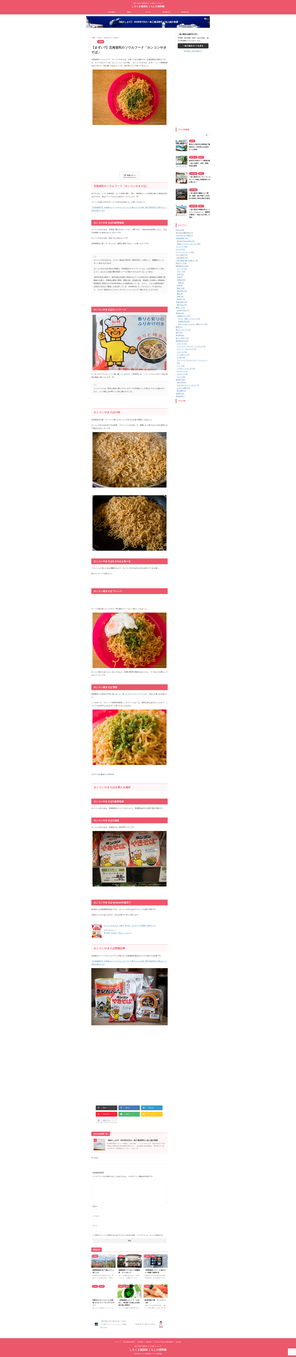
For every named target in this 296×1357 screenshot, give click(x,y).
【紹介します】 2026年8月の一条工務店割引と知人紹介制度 (132, 1140)
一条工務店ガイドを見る (193, 46)
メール (95, 1216)
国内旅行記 (166, 12)
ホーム (117, 1342)
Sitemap (178, 1342)
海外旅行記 (185, 12)
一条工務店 (111, 12)
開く (133, 175)
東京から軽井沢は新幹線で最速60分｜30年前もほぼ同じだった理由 (199, 146)
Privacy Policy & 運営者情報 (164, 1342)
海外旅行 (149, 1342)
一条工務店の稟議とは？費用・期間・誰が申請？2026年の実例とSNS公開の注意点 (199, 195)
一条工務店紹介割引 (128, 1342)
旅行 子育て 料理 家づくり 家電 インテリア (148, 1346)
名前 (94, 1206)
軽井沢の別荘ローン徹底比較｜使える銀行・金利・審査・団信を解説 (199, 163)
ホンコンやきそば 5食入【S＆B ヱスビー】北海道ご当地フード (130, 925)
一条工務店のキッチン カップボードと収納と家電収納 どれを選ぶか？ (199, 179)
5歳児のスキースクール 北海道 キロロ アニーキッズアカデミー (103, 1302)
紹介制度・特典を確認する (193, 51)
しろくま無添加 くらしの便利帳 (148, 6)
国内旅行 (140, 1342)
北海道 (96, 1157)
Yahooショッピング (124, 933)
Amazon (114, 933)
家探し (129, 12)
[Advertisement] (129, 150)
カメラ (148, 12)
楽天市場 (107, 933)
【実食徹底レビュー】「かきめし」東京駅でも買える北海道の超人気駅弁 (129, 1302)
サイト (94, 1225)
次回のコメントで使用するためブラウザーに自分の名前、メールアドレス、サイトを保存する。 (129, 1235)
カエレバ (113, 930)
